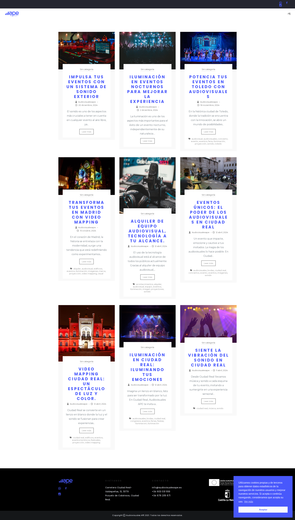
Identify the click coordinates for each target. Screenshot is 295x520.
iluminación (219, 141)
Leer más (86, 131)
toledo (218, 143)
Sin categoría (86, 69)
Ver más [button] (248, 501)
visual (100, 273)
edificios (98, 268)
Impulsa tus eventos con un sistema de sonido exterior (86, 86)
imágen (146, 289)
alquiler (77, 268)
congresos (135, 421)
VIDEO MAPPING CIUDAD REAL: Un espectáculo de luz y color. (86, 383)
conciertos (194, 273)
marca (102, 271)
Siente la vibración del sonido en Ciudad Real (208, 358)
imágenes (93, 271)
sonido (210, 143)
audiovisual (197, 139)
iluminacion (141, 423)
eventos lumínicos (81, 440)
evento (194, 141)
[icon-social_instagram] (280, 5)
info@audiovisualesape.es (167, 487)
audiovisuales (210, 139)
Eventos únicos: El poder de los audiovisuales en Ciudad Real (208, 215)
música (212, 408)
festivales (95, 440)
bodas (211, 270)
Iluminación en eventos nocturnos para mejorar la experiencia (147, 89)
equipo (148, 286)
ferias (153, 421)
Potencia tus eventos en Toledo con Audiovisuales (208, 86)
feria (210, 141)
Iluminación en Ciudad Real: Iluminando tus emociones (147, 367)
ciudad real (220, 270)
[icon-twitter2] (281, 3)
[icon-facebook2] (288, 3)
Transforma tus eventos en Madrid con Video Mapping (86, 212)
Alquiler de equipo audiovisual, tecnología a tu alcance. (147, 231)
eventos (203, 141)
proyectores (157, 289)
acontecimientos (144, 284)
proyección (200, 143)
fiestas (160, 421)
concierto (223, 139)
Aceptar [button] (263, 509)
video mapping (89, 273)
